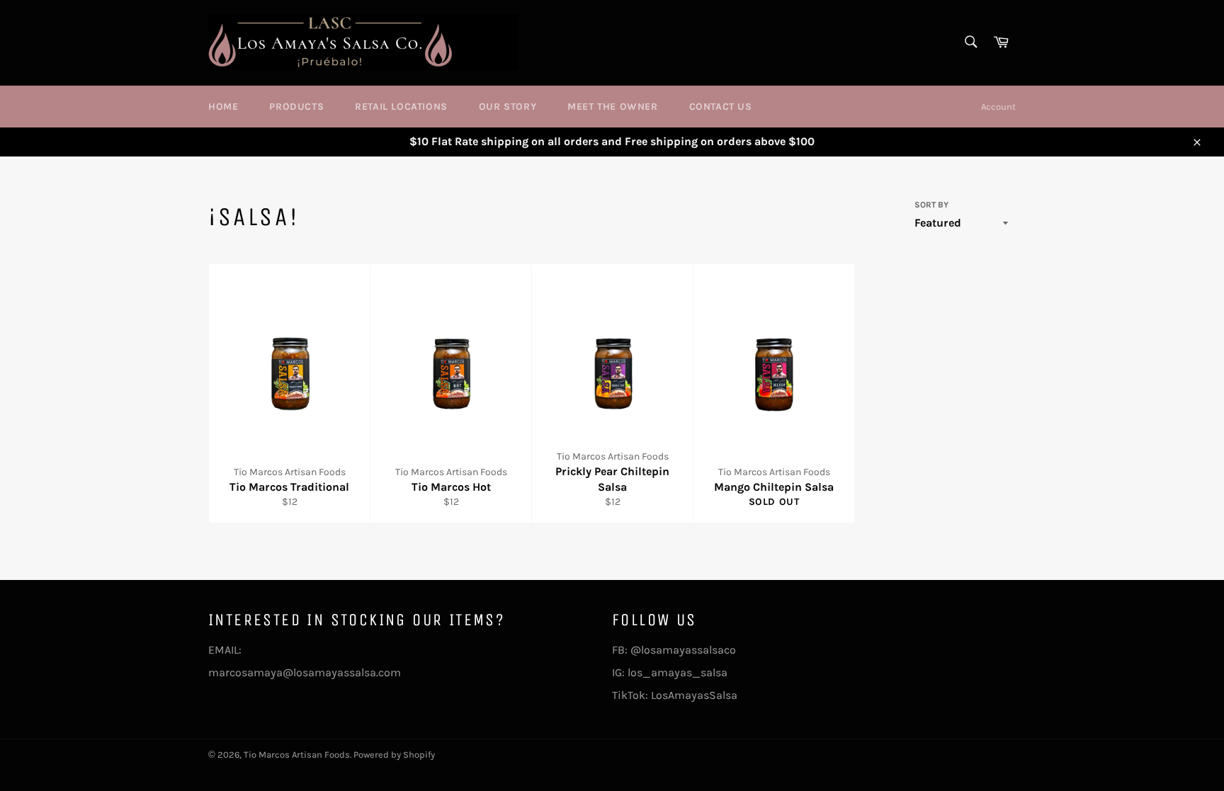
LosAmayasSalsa (694, 695)
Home (223, 107)
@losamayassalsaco (684, 649)
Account (998, 106)
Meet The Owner (612, 107)
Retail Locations (401, 107)
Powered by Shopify (394, 754)
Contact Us (720, 107)
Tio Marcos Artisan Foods (297, 754)
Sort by (931, 205)
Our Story (507, 107)
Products (296, 107)
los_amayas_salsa (677, 672)
